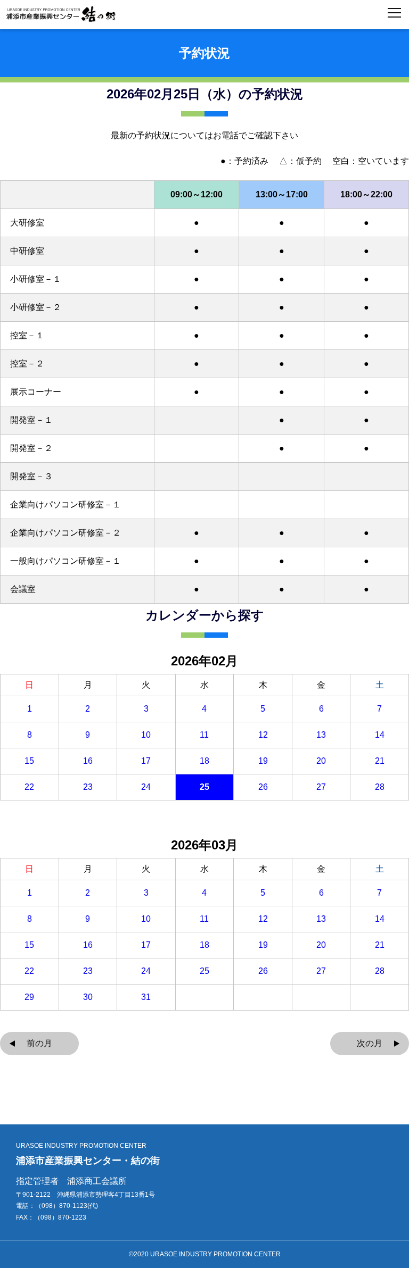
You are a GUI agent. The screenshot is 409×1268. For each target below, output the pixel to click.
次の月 (369, 1043)
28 (380, 787)
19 (263, 761)
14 (380, 735)
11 (204, 735)
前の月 (39, 1043)
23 (88, 787)
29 (29, 997)
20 (321, 761)
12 (263, 735)
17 (146, 761)
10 (146, 735)
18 (204, 761)
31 (146, 997)
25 (204, 787)
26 (263, 787)
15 (29, 761)
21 (380, 761)
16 (88, 761)
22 (29, 787)
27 (321, 787)
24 (146, 787)
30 (88, 997)
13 (321, 735)
